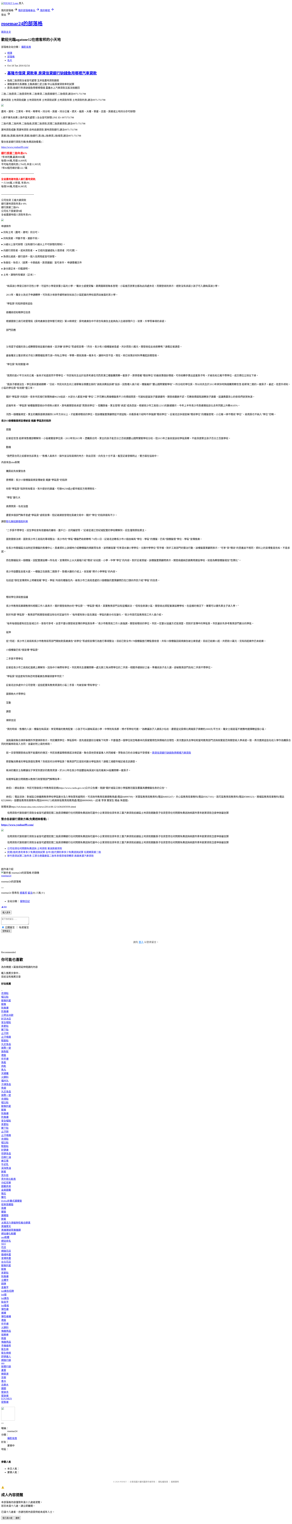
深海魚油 (6, 1168)
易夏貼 (5, 1026)
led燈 (4, 1294)
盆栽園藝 (6, 1190)
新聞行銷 (6, 1366)
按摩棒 (5, 1334)
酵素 (3, 1171)
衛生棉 (5, 1349)
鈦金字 (5, 1302)
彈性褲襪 (6, 1316)
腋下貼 (5, 1029)
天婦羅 (5, 1073)
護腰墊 (5, 1215)
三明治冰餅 (7, 1015)
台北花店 (6, 1262)
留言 (30, 893)
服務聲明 (175, 1482)
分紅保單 (6, 1182)
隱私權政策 (163, 1482)
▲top (4, 906)
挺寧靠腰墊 (7, 1204)
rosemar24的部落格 (22, 23)
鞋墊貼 (5, 1040)
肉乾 (3, 1066)
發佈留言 (6, 931)
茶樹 (3, 1377)
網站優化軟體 (8, 1233)
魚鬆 (3, 1062)
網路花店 (6, 1251)
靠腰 (3, 1208)
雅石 (3, 1193)
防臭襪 (5, 1011)
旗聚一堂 (6, 1048)
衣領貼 (5, 993)
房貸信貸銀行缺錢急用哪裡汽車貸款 (171, 752)
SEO (3, 1244)
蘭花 (3, 1197)
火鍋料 (5, 1077)
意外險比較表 (8, 1179)
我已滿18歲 (7, 1518)
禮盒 (3, 1055)
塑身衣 (5, 1392)
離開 (17, 1518)
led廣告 (5, 1298)
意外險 (5, 1175)
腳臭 (3, 1004)
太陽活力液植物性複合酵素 (15, 1222)
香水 (3, 1381)
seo (2, 1363)
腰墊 (3, 1211)
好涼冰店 (6, 1018)
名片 (9, 60)
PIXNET (123, 1482)
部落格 (11, 56)
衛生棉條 (6, 1353)
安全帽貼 (6, 1022)
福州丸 (5, 1080)
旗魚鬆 (5, 1051)
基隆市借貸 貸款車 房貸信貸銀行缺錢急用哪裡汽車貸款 (52, 73)
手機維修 (6, 1345)
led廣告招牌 (7, 1291)
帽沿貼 (5, 997)
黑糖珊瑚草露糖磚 (11, 1230)
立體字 (5, 1280)
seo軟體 (5, 1237)
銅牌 (3, 1283)
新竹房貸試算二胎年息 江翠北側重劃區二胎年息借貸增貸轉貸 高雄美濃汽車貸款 (50, 855)
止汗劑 (5, 1033)
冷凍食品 (6, 1084)
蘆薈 (3, 1370)
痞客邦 (23, 893)
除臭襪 (5, 1008)
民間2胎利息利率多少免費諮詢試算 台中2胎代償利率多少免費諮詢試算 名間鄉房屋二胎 (54, 852)
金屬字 (5, 1287)
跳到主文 (6, 32)
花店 (3, 1247)
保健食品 (6, 1153)
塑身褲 (5, 1395)
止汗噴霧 (6, 1037)
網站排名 (6, 1241)
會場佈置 (6, 1258)
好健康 (5, 1150)
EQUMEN (6, 1398)
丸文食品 (6, 1044)
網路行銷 (6, 1360)
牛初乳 (5, 1164)
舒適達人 (6, 1356)
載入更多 (6, 912)
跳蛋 (3, 1338)
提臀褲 (5, 1402)
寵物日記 (25, 901)
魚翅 (3, 1088)
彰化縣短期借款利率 (17, 521)
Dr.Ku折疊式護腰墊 (11, 1201)
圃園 (3, 1388)
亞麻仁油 (6, 1157)
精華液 (5, 1374)
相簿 (9, 53)
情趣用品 (6, 1331)
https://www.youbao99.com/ (14, 147)
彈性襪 (5, 1309)
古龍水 (5, 1384)
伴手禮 (5, 1059)
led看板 (5, 1305)
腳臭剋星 (6, 1000)
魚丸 (3, 1069)
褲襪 (3, 1313)
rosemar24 (6, 875)
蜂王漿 (5, 1161)
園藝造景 (6, 1186)
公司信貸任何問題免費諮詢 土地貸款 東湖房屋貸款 (34, 848)
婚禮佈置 (6, 1254)
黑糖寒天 (6, 1226)
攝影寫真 (26, 47)
